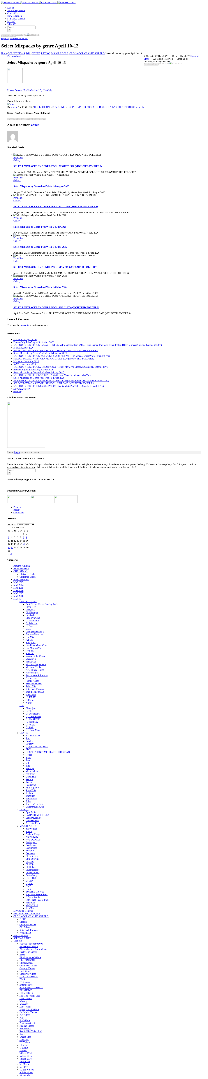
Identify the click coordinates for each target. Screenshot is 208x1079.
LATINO (71, 107)
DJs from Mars (33, 730)
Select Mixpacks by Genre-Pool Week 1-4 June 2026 (40, 247)
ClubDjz (30, 864)
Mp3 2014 (18, 585)
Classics (23, 921)
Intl (27, 763)
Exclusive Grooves (35, 891)
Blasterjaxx (31, 708)
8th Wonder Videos (28, 946)
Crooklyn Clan (33, 618)
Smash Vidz (25, 1036)
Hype (28, 757)
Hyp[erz (29, 650)
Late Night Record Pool (37, 900)
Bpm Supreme (32, 859)
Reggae (29, 782)
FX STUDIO (25, 990)
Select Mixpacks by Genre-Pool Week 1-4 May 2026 (40, 287)
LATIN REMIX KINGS (37, 815)
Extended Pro (26, 984)
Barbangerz (31, 842)
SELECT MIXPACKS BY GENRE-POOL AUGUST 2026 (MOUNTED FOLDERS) (57, 166)
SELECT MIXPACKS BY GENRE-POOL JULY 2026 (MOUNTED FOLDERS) (55, 206)
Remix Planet (32, 681)
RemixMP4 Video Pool (30, 1031)
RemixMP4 (25, 1028)
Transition (30, 796)
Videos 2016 (25, 1058)
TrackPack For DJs (35, 691)
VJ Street (23, 1067)
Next (18, 56)
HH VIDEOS (26, 993)
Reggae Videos (26, 1026)
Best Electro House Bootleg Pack (42, 604)
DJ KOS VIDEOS (28, 976)
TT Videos (24, 1042)
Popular (17, 507)
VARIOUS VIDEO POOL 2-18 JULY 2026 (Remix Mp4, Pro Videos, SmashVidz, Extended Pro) (60, 367)
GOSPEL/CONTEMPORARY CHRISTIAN (48, 752)
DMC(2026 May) (21, 388)
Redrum (29, 779)
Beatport (30, 850)
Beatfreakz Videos (28, 952)
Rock (22, 1034)
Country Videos (27, 968)
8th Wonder (31, 828)
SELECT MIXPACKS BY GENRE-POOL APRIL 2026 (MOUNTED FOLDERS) (56, 307)
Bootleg (29, 741)
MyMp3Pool (32, 905)
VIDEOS (18, 941)
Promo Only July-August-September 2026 (33, 342)
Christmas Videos (27, 576)
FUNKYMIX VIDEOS (31, 987)
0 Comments (137, 107)
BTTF (22, 919)
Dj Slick (29, 727)
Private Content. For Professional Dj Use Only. (30, 90)
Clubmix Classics (27, 924)
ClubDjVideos (26, 963)
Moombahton (32, 771)
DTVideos (24, 982)
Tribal (28, 801)
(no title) (17, 391)
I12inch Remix (33, 897)
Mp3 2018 (18, 596)
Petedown (30, 774)
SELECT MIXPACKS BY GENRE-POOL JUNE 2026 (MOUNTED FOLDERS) (53, 383)
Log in (17, 452)
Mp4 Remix (25, 1006)
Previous (11, 56)
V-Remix (23, 1047)
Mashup (23, 1001)
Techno (29, 793)
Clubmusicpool (33, 869)
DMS (28, 889)
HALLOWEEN (21, 579)
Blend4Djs (31, 607)
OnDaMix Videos (28, 1012)
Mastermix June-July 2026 (26, 361)
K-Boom (30, 653)
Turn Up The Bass (34, 804)
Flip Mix (30, 637)
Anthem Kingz (33, 834)
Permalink (18, 157)
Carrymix (30, 609)
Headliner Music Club (36, 645)
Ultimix (23, 1045)
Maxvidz (23, 1004)
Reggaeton (31, 785)
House (29, 754)
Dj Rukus (30, 724)
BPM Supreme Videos (30, 957)
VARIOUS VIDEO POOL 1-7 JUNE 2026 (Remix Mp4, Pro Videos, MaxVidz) (52, 375)
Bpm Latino (31, 812)
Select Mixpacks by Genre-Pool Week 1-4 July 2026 (39, 226)
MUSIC (17, 598)
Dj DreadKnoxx (33, 716)
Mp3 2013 (18, 582)
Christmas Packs (27, 574)
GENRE (62, 107)
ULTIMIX (31, 697)
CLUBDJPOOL (27, 960)
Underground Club (35, 806)
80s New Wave (33, 735)
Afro (28, 738)
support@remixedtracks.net (14, 38)
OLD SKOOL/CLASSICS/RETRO (113, 107)
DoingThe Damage (35, 631)
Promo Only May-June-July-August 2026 (33, 369)
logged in (24, 325)
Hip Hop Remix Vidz (29, 995)
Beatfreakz (31, 845)
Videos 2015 (25, 1056)
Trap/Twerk (31, 798)
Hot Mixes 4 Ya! (33, 648)
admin (14, 107)
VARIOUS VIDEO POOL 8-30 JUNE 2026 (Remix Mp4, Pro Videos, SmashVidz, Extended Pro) (61, 380)
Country (29, 744)
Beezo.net (30, 853)
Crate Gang (31, 875)
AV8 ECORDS (33, 839)
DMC (28, 629)
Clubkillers (31, 867)
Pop (21, 1017)
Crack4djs (30, 615)
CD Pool (30, 861)
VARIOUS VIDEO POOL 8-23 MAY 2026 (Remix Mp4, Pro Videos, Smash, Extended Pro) (58, 386)
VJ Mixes (24, 1064)
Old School (24, 927)
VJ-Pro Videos (26, 1069)
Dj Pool (29, 883)
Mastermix (31, 659)
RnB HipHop (32, 787)
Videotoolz (24, 1061)
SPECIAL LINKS (22, 938)
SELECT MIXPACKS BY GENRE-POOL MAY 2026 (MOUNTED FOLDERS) (55, 267)
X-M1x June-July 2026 (24, 364)
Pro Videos (24, 1020)
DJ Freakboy (32, 722)
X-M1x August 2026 (23, 347)
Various (23, 1050)
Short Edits (31, 790)
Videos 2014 (25, 1053)
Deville (29, 711)
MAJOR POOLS (86, 107)
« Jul (9, 554)
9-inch (29, 831)
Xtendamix (24, 1075)
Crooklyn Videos (27, 974)
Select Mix (31, 686)
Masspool (30, 902)
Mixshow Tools (33, 667)
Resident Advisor (34, 683)
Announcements (21, 568)
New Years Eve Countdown (26, 913)
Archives (11, 524)
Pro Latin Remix (34, 823)
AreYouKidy (32, 837)
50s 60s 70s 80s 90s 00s (31, 943)
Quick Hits (31, 776)
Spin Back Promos (35, 689)
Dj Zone (30, 626)
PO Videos (24, 1015)
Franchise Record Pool (37, 894)
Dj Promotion (32, 620)
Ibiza (28, 760)
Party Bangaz (32, 672)
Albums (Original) (22, 566)
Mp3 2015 (18, 587)
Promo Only (31, 678)
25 (12, 547)
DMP (28, 886)
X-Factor (30, 700)
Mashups (30, 768)
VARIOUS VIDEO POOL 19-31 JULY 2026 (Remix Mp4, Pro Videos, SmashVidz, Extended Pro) (61, 356)
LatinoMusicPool (34, 817)
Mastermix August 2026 (25, 339)
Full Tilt (29, 639)
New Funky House (35, 670)
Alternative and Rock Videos (33, 949)
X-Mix (29, 702)
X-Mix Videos (26, 1072)
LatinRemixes (32, 820)
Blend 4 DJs (31, 856)
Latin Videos (25, 998)
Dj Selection (31, 623)
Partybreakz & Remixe (37, 675)
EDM (28, 749)
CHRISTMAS (20, 571)
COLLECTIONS (42, 107)
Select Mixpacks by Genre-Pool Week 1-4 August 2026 (41, 186)
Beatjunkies (31, 848)
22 (24, 544)
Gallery (17, 160)
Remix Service (20, 935)
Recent (16, 510)
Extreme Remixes (34, 634)
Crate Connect (32, 872)
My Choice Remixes (23, 911)
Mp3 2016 (18, 590)
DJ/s (54, 107)
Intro (28, 765)
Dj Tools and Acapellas (37, 746)
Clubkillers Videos (28, 965)
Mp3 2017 (18, 593)
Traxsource (31, 694)
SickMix (30, 908)
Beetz (22, 954)
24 (9, 547)
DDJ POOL (31, 878)
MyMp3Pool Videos (29, 1009)
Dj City (29, 880)
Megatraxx (31, 661)
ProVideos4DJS (27, 1023)
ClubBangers (32, 612)
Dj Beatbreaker (33, 713)
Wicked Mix (25, 932)
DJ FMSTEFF (33, 719)
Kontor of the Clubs (35, 656)
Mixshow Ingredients (36, 664)
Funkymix (30, 642)
